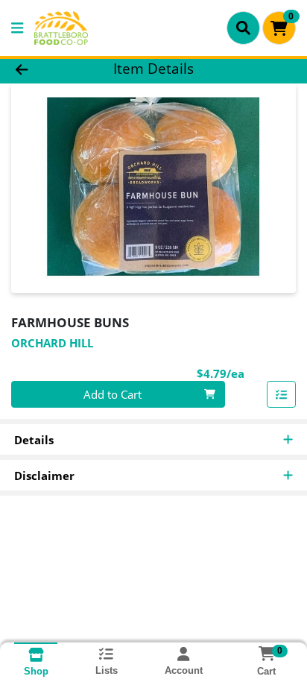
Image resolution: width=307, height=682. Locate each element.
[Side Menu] (17, 28)
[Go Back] (47, 69)
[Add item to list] (282, 394)
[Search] (243, 27)
